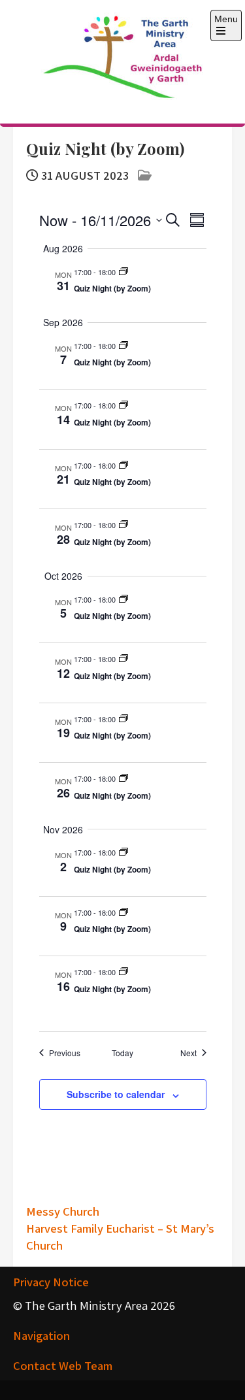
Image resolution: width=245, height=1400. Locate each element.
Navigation (41, 1335)
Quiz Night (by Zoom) (112, 288)
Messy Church (62, 1211)
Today (122, 1053)
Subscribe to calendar (116, 1094)
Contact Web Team (62, 1365)
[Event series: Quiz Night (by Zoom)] (123, 272)
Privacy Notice (51, 1282)
